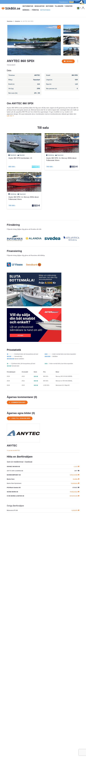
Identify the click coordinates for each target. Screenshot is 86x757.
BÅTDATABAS (45, 10)
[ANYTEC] (23, 433)
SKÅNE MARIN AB (12, 492)
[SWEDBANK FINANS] (33, 264)
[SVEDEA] (52, 238)
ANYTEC (12, 445)
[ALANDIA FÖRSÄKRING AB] (33, 238)
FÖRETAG (35, 10)
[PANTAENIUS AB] (15, 238)
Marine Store (10, 479)
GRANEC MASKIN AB (13, 466)
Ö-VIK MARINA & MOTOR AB (15, 496)
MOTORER (49, 6)
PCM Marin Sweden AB (14, 487)
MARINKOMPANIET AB (14, 475)
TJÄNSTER (68, 6)
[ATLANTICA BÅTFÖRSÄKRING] (71, 238)
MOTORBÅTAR (28, 6)
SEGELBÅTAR (39, 6)
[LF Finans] (15, 264)
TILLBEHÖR (59, 6)
